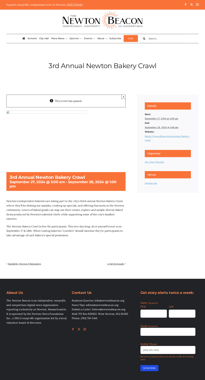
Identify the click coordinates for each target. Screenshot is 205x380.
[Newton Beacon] (102, 11)
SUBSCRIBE (149, 368)
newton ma (151, 183)
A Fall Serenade (115, 263)
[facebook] (185, 4)
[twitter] (191, 4)
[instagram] (197, 4)
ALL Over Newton (154, 162)
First (143, 306)
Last (171, 306)
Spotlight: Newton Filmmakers (24, 263)
